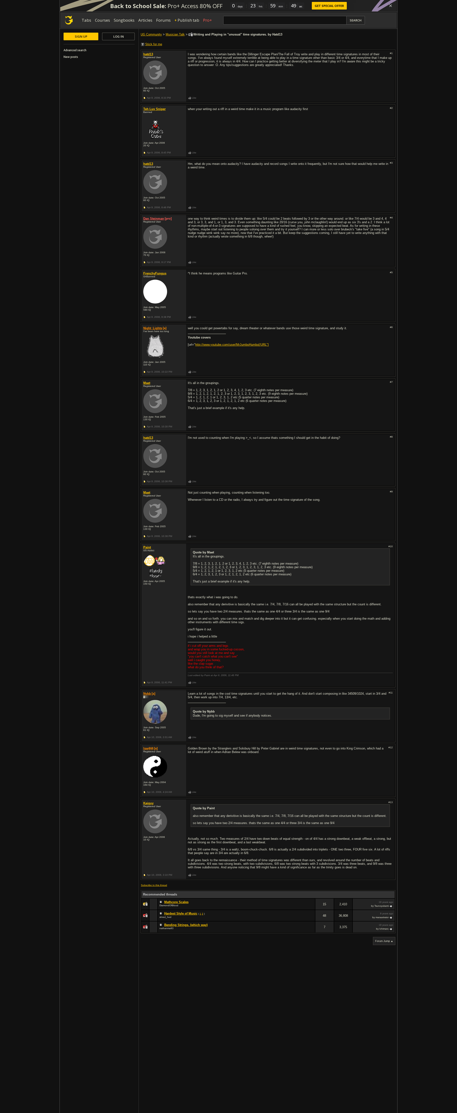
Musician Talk (175, 34)
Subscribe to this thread (154, 885)
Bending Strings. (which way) (186, 925)
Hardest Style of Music (180, 913)
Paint (147, 547)
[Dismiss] (390, 6)
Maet (146, 383)
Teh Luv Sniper (154, 109)
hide (311, 907)
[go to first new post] (161, 902)
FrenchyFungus (154, 273)
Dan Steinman (153, 218)
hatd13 (148, 54)
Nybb (147, 693)
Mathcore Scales (176, 902)
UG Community (151, 34)
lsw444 (148, 748)
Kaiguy (148, 803)
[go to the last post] (391, 906)
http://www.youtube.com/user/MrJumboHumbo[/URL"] (232, 344)
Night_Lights (152, 328)
